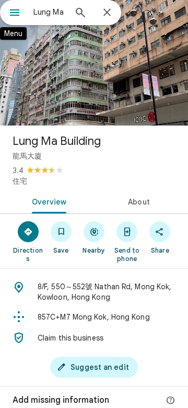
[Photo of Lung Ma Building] (94, 63)
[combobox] (49, 12)
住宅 (20, 181)
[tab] (47, 200)
